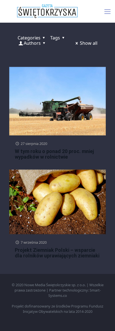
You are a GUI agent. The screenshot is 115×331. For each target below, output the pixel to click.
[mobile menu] (107, 11)
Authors (32, 43)
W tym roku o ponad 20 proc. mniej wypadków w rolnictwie (54, 154)
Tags (55, 38)
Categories (29, 38)
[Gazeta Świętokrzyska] (57, 11)
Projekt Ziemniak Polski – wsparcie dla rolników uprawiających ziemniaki (57, 253)
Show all (88, 43)
